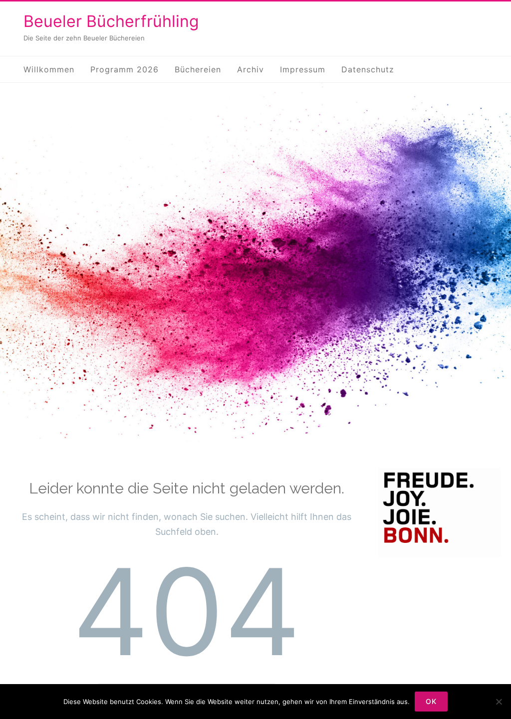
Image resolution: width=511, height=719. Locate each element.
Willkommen (48, 69)
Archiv (250, 69)
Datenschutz (367, 69)
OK (431, 701)
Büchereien (198, 69)
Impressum (302, 69)
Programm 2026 (124, 69)
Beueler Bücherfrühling (111, 21)
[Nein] (499, 702)
